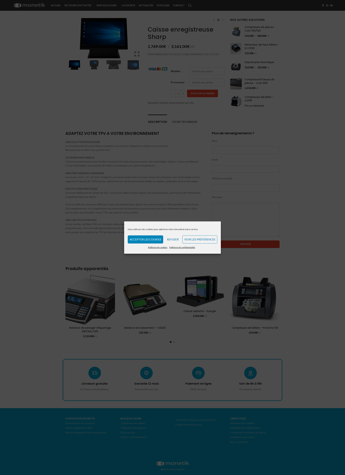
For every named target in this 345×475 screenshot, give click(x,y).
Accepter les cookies (145, 239)
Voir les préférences (199, 239)
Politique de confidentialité (182, 247)
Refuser (173, 239)
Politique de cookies (157, 247)
